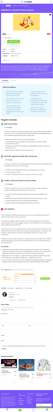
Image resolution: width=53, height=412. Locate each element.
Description (5, 80)
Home (2, 5)
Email (2, 340)
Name (3, 335)
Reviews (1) (14, 80)
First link (20, 398)
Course (8, 5)
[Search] (51, 2)
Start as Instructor (20, 410)
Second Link (21, 400)
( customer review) (11, 74)
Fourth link (21, 404)
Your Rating (4, 310)
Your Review (4, 313)
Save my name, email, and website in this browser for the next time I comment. (24, 346)
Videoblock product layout (6, 371)
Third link (21, 402)
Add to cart (14, 41)
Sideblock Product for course (42, 374)
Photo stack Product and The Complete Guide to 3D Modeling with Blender (24, 376)
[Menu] (1, 2)
